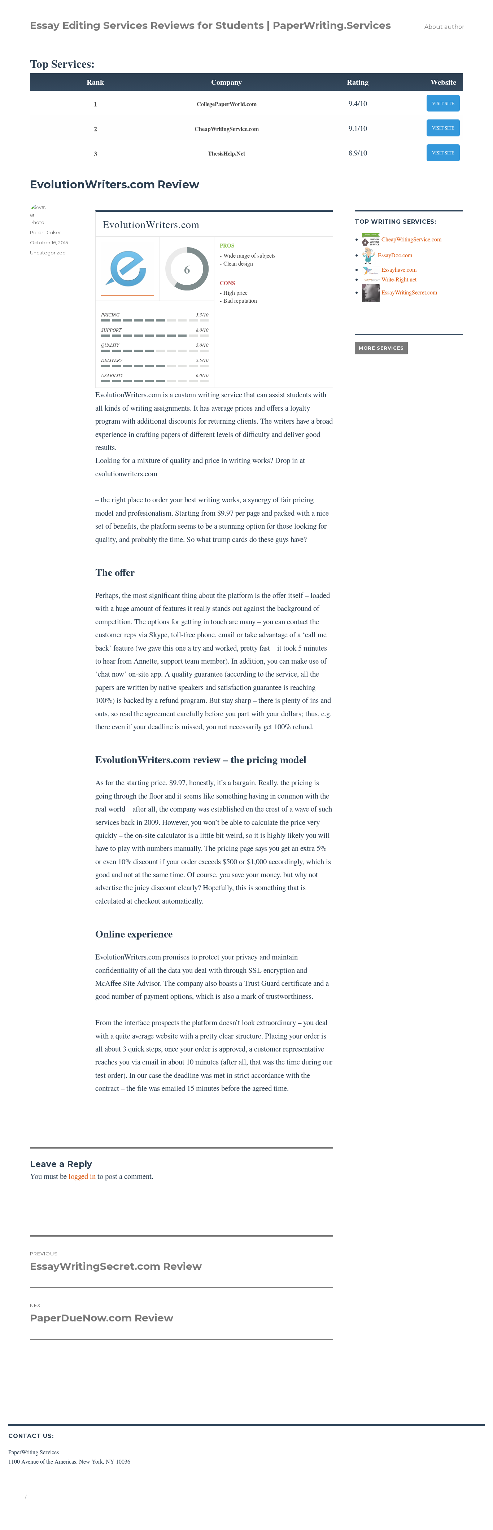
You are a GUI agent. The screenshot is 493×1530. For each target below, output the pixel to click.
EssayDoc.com (395, 255)
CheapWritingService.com (227, 128)
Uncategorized (48, 252)
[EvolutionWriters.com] (127, 268)
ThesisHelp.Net (226, 153)
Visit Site (443, 103)
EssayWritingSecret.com (409, 292)
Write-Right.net (398, 279)
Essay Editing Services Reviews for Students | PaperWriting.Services (210, 25)
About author (444, 26)
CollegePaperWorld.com (227, 104)
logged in (82, 1176)
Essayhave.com (398, 269)
